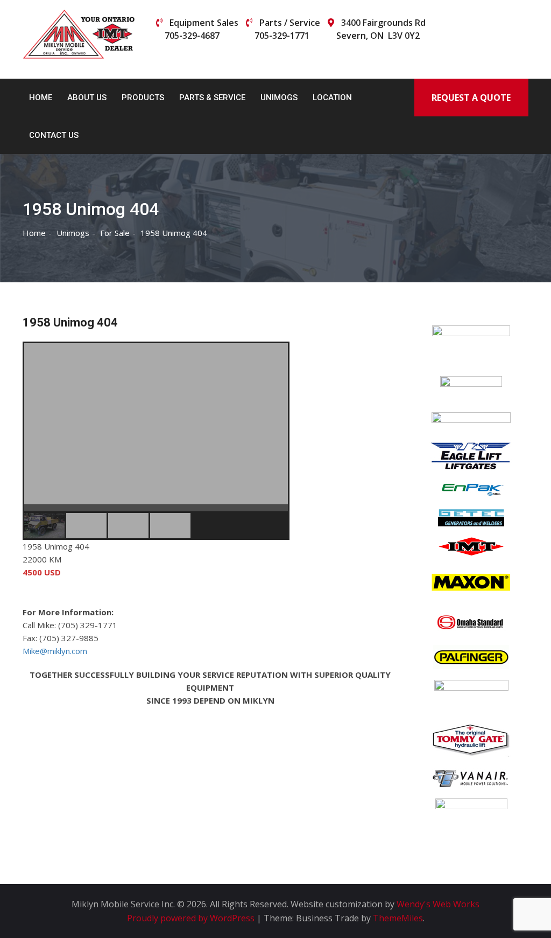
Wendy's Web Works (438, 904)
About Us (87, 97)
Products (143, 97)
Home (40, 97)
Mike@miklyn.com (55, 650)
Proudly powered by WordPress (192, 918)
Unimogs (279, 97)
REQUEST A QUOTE (471, 97)
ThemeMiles (398, 918)
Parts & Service (212, 97)
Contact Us (54, 135)
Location (332, 97)
